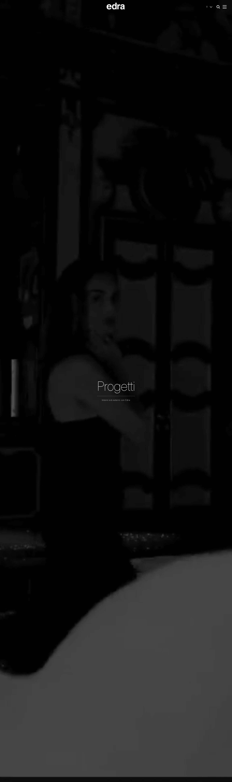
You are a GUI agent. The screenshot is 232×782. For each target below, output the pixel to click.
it (207, 6)
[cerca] (218, 7)
